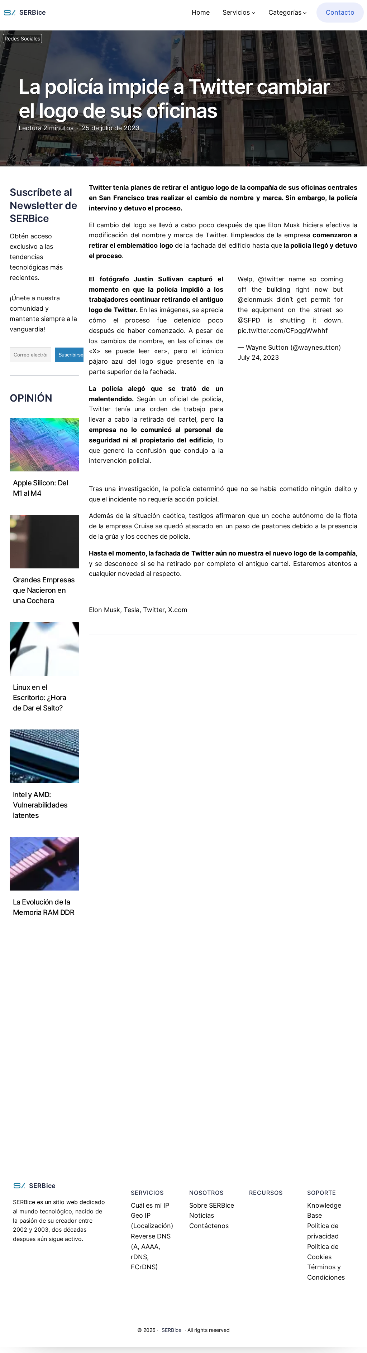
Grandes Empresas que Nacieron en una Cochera (44, 590)
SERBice (32, 12)
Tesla (131, 610)
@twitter (271, 279)
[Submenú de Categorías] (305, 13)
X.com (177, 610)
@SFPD (249, 320)
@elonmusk (255, 299)
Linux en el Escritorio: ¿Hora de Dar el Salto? (39, 697)
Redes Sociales (22, 39)
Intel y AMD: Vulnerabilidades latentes (40, 805)
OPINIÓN (31, 398)
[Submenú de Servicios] (254, 13)
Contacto (340, 12)
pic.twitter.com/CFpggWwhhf (283, 330)
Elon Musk (104, 610)
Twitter (154, 610)
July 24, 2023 (258, 357)
